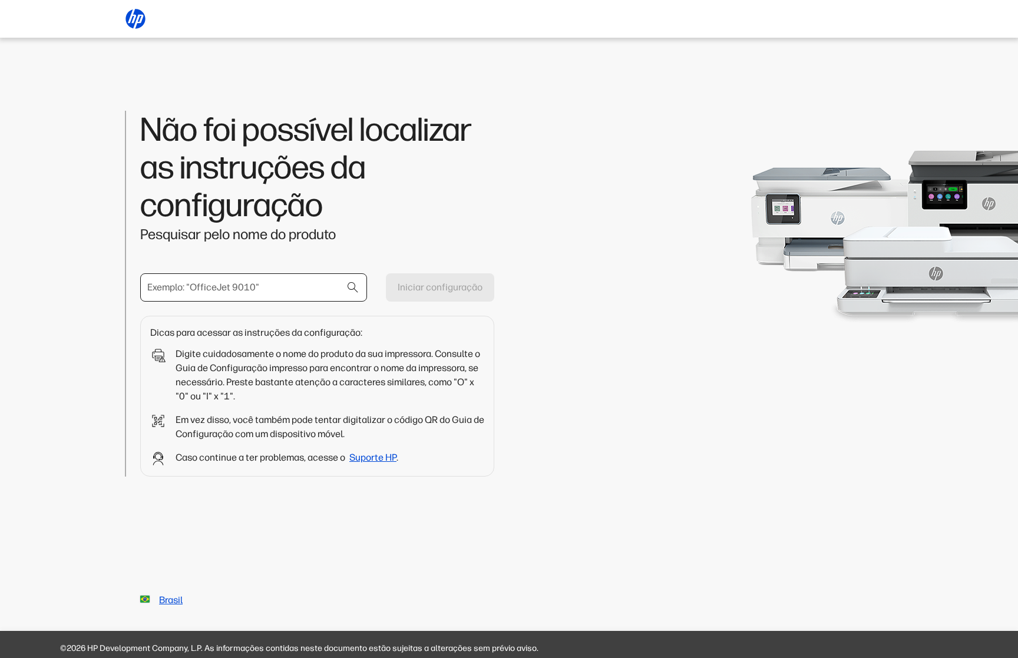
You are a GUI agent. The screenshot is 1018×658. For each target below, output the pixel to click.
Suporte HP (372, 457)
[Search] (352, 287)
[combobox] (253, 287)
